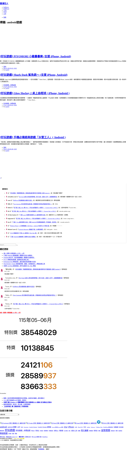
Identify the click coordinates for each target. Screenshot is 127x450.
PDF (85, 427)
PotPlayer (6, 7)
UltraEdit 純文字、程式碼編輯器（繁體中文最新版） (19, 257)
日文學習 (66, 430)
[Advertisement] (31, 39)
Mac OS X (80, 427)
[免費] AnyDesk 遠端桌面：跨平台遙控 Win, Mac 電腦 (19, 266)
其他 (4, 66)
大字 (4, 14)
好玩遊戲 (10, 430)
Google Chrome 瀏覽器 (44, 427)
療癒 (99, 430)
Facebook (26, 427)
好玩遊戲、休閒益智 (9, 85)
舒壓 (117, 430)
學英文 (37, 430)
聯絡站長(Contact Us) (11, 436)
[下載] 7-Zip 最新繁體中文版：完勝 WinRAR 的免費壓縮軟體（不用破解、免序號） (34, 222)
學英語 (41, 430)
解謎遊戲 (4, 433)
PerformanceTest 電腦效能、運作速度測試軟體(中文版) (19, 261)
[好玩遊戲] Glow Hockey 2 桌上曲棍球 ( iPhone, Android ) (34, 93)
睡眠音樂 (113, 430)
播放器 (61, 430)
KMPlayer (6, 9)
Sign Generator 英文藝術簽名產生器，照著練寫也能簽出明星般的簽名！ (32, 204)
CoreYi (7, 70)
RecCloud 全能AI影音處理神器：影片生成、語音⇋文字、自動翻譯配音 (38, 196)
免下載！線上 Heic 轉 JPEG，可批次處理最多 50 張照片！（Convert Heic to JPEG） (35, 207)
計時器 (9, 433)
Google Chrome (33, 427)
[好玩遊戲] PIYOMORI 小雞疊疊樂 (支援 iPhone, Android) (35, 56)
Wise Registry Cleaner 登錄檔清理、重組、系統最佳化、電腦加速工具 (24, 263)
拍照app (56, 430)
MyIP (5, 12)
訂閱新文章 (28, 436)
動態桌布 (2, 430)
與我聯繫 (41, 449)
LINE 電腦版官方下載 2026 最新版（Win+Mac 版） (23, 233)
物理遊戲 (91, 430)
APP (18, 427)
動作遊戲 (121, 427)
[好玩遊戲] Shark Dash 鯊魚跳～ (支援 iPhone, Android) (33, 74)
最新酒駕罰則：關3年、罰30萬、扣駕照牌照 (16, 404)
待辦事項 (46, 430)
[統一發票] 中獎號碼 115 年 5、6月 (13, 253)
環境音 (96, 430)
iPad (65, 427)
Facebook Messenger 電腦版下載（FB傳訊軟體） (30, 229)
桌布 (69, 430)
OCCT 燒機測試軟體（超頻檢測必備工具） (16, 259)
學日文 (33, 430)
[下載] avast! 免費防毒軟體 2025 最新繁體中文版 (32, 215)
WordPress (45, 436)
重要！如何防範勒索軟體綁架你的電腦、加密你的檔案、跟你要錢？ (24, 398)
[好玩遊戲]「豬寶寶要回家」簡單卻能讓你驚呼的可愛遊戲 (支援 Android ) (30, 193)
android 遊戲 (12, 427)
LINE (76, 427)
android (3, 427)
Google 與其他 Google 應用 (57, 427)
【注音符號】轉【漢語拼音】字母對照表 (15, 406)
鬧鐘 (16, 433)
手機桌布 (51, 430)
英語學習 (120, 430)
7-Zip (4, 10)
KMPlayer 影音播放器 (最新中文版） (22, 200)
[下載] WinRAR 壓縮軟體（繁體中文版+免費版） (23, 236)
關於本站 (2, 436)
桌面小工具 (74, 430)
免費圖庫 (116, 427)
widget (88, 427)
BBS (22, 427)
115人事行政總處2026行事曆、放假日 (14, 400)
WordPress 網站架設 (108, 427)
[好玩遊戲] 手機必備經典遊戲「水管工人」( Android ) (33, 137)
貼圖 (13, 433)
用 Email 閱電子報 (36, 436)
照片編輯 (84, 430)
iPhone (71, 427)
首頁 (4, 17)
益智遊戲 (105, 430)
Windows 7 (93, 427)
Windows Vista (99, 427)
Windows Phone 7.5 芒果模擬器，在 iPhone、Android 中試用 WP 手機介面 (29, 226)
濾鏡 (79, 430)
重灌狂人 (4, 3)
